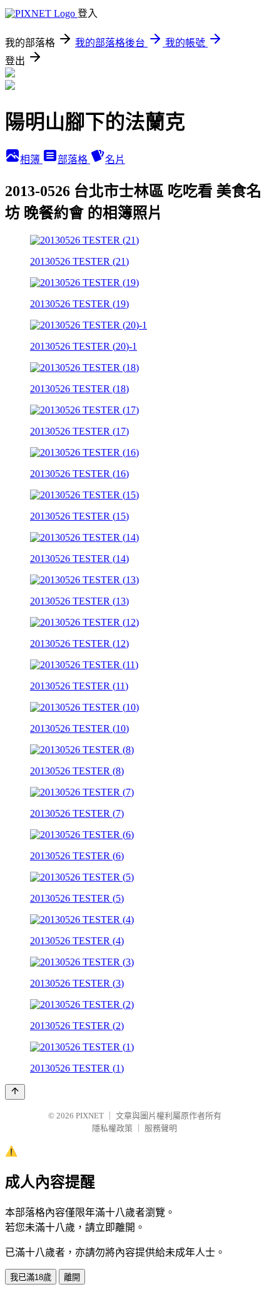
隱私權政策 (112, 1128)
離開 (72, 1277)
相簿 (31, 159)
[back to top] (15, 1092)
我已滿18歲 (30, 1277)
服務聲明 (161, 1128)
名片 (115, 159)
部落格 (74, 159)
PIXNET (90, 1115)
